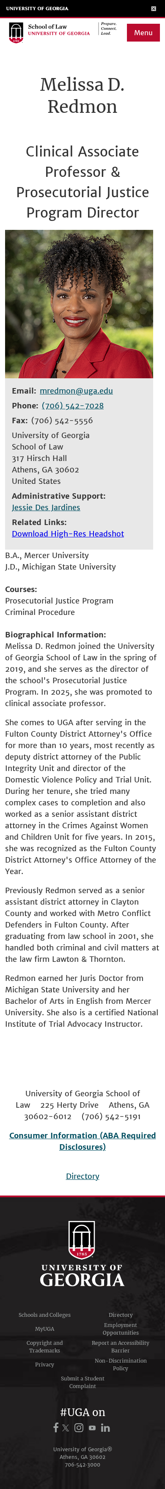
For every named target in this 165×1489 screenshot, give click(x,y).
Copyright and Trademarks (45, 1347)
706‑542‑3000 (82, 1464)
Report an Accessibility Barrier (120, 1347)
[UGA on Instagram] (80, 1427)
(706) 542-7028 (73, 406)
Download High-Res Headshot (68, 534)
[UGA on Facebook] (57, 1427)
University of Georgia (37, 8)
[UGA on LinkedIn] (105, 1427)
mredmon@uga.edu (76, 391)
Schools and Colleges (45, 1315)
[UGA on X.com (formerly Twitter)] (66, 1427)
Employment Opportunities (121, 1329)
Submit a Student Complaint (82, 1382)
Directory (82, 1176)
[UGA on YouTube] (93, 1427)
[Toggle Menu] (154, 8)
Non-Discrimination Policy (121, 1365)
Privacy (44, 1364)
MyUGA (44, 1329)
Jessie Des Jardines (46, 507)
